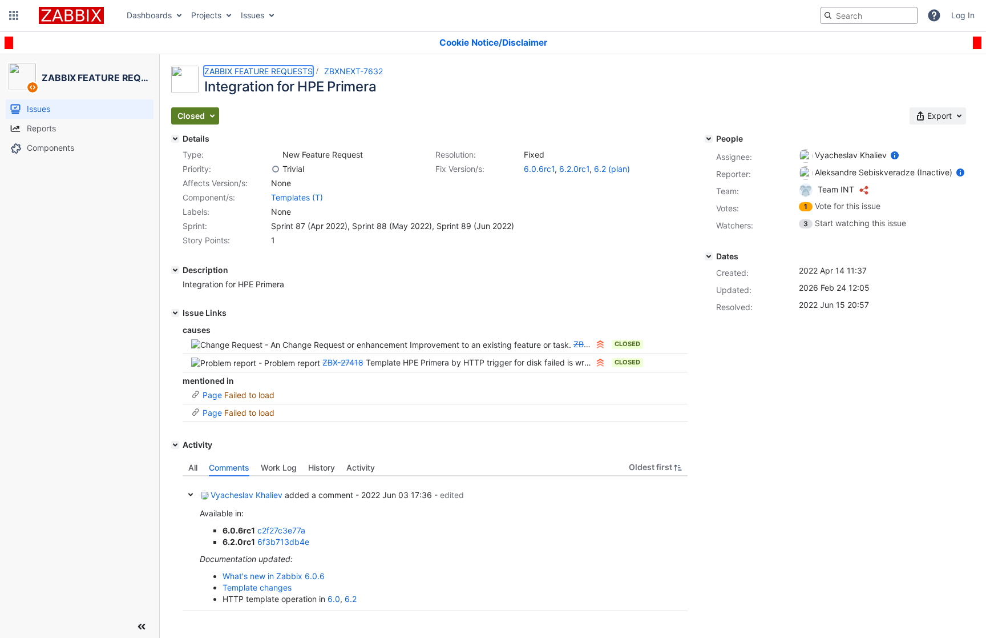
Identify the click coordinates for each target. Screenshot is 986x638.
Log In (963, 15)
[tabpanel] (435, 543)
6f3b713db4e (283, 542)
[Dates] (709, 256)
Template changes (257, 587)
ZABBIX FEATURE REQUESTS (258, 71)
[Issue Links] (175, 313)
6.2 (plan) (612, 169)
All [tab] (192, 467)
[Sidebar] (141, 626)
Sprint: (195, 226)
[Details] (175, 139)
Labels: (196, 211)
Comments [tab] (229, 467)
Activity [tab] (360, 467)
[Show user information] (894, 155)
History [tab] (321, 467)
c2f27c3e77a (281, 530)
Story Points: (206, 240)
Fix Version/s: (459, 169)
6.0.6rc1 (539, 169)
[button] (14, 15)
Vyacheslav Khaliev (246, 495)
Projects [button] (206, 15)
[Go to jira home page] (71, 15)
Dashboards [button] (149, 15)
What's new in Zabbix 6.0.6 (274, 576)
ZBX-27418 (342, 362)
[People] (709, 139)
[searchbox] (869, 15)
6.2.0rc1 (574, 169)
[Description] (175, 270)
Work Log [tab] (279, 467)
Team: (727, 191)
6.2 (351, 599)
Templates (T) (297, 197)
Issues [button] (252, 15)
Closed (627, 344)
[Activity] (175, 445)
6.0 (334, 599)
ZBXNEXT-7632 (353, 71)
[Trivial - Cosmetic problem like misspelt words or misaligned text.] (275, 169)
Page (212, 395)
